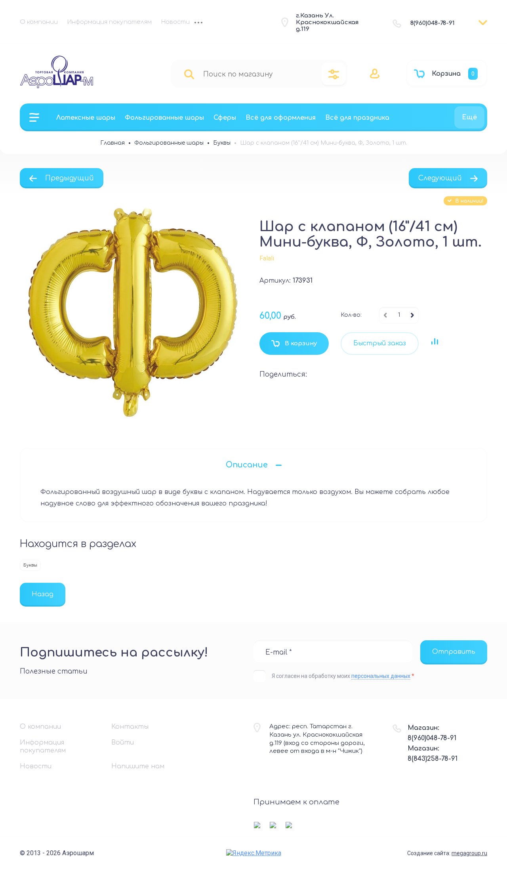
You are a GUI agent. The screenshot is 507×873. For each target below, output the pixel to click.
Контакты (130, 726)
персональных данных (380, 676)
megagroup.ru (469, 853)
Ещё (469, 117)
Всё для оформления (281, 117)
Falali (266, 258)
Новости (175, 22)
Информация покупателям (109, 22)
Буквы (30, 565)
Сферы (224, 117)
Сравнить (434, 341)
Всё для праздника (357, 117)
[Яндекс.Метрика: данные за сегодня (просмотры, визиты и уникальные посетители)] (253, 853)
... (198, 23)
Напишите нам (137, 766)
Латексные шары (85, 117)
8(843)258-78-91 (432, 758)
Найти (189, 74)
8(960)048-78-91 (432, 23)
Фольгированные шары (164, 117)
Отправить (453, 651)
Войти (122, 742)
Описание (247, 465)
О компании (39, 22)
